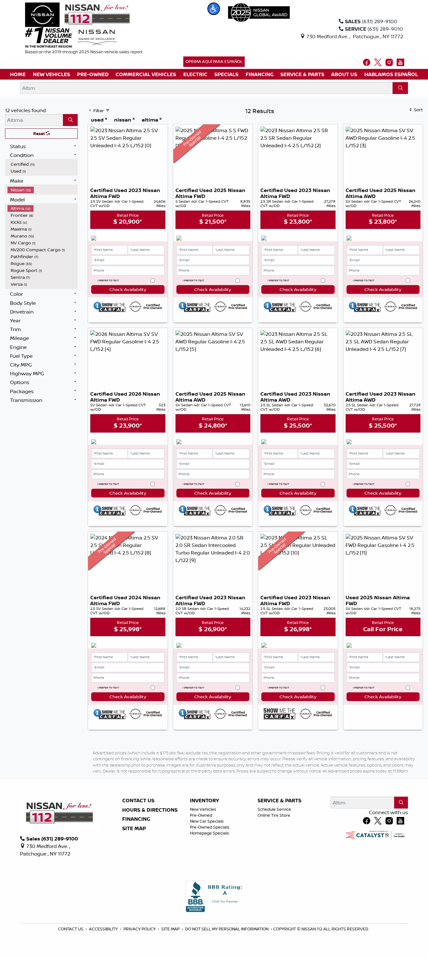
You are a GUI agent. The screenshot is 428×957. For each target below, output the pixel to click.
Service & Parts (279, 801)
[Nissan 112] (77, 14)
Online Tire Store (274, 815)
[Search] (400, 88)
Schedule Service (274, 809)
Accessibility (104, 929)
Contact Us (138, 801)
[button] (213, 9)
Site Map (134, 828)
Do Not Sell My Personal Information (227, 929)
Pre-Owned (201, 815)
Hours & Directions (150, 810)
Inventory (204, 801)
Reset (39, 133)
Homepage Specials (209, 833)
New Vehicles (203, 809)
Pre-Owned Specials (209, 827)
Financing (136, 819)
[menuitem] (43, 164)
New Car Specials (207, 821)
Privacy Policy (140, 929)
